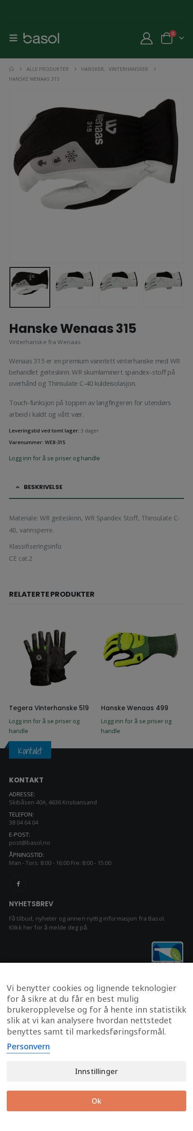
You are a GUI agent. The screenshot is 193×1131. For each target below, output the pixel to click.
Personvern (28, 1046)
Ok (96, 1101)
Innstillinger (96, 1071)
